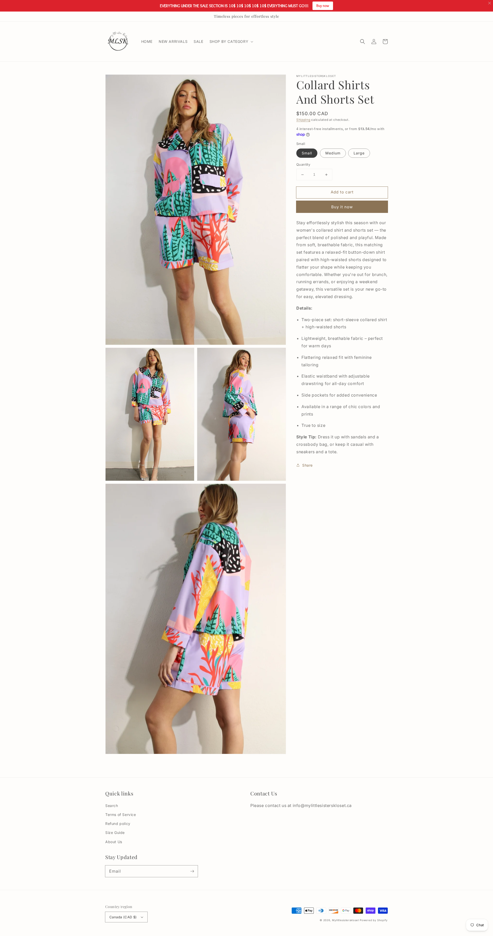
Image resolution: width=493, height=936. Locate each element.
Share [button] (307, 465)
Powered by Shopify (374, 920)
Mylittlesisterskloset (345, 920)
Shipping (303, 120)
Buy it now (342, 206)
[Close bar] (490, 3)
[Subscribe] (192, 871)
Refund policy (117, 823)
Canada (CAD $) (123, 917)
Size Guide (115, 832)
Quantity (303, 165)
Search (111, 805)
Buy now (322, 5)
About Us (113, 842)
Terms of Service (120, 814)
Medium (332, 153)
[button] (362, 41)
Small (307, 153)
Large (359, 153)
